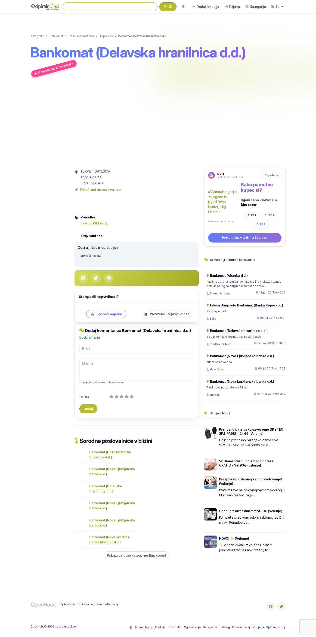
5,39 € (261, 224)
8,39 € (252, 215)
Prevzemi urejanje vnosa (169, 314)
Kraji (247, 627)
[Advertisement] (158, 123)
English (160, 627)
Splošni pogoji (275, 627)
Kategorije (210, 627)
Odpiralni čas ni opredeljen (56, 68)
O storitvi (175, 627)
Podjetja (258, 627)
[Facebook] (270, 606)
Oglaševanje (192, 627)
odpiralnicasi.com (66, 626)
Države (237, 627)
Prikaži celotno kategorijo (136, 555)
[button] (276, 6)
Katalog (225, 627)
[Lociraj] (183, 6)
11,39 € (270, 215)
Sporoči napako (91, 255)
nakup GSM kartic (94, 223)
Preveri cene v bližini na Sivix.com (244, 237)
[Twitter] (281, 606)
